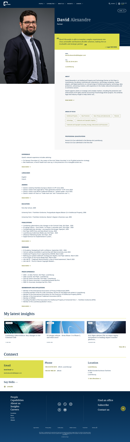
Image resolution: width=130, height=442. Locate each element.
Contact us (103, 409)
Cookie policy (60, 427)
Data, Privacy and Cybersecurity (102, 116)
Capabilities (50, 3)
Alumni (13, 420)
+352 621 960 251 (50, 371)
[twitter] (65, 404)
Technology (70, 120)
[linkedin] (59, 404)
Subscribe (103, 404)
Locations (13, 413)
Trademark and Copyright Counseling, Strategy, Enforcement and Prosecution (87, 124)
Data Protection (85, 116)
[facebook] (59, 409)
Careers (78, 3)
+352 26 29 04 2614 (71, 61)
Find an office (105, 400)
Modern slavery (73, 427)
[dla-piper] (7, 3)
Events (12, 418)
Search (113, 3)
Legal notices (36, 427)
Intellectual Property (72, 116)
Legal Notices (67, 433)
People (41, 3)
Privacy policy (48, 427)
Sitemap (94, 427)
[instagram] (70, 404)
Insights (70, 3)
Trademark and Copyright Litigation (86, 120)
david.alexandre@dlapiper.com (75, 55)
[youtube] (65, 409)
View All (121, 347)
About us (61, 3)
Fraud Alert (85, 427)
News (12, 415)
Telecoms (116, 116)
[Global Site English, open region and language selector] (119, 3)
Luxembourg (69, 67)
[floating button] (123, 408)
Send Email (7, 370)
